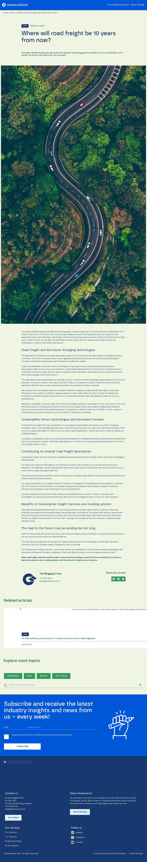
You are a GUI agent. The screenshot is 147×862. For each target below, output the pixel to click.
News (12, 13)
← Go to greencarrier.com (118, 5)
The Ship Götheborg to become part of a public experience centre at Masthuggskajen (58, 638)
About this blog (137, 5)
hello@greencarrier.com (50, 581)
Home (5, 13)
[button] (25, 26)
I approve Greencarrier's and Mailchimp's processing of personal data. (41, 735)
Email (6, 727)
